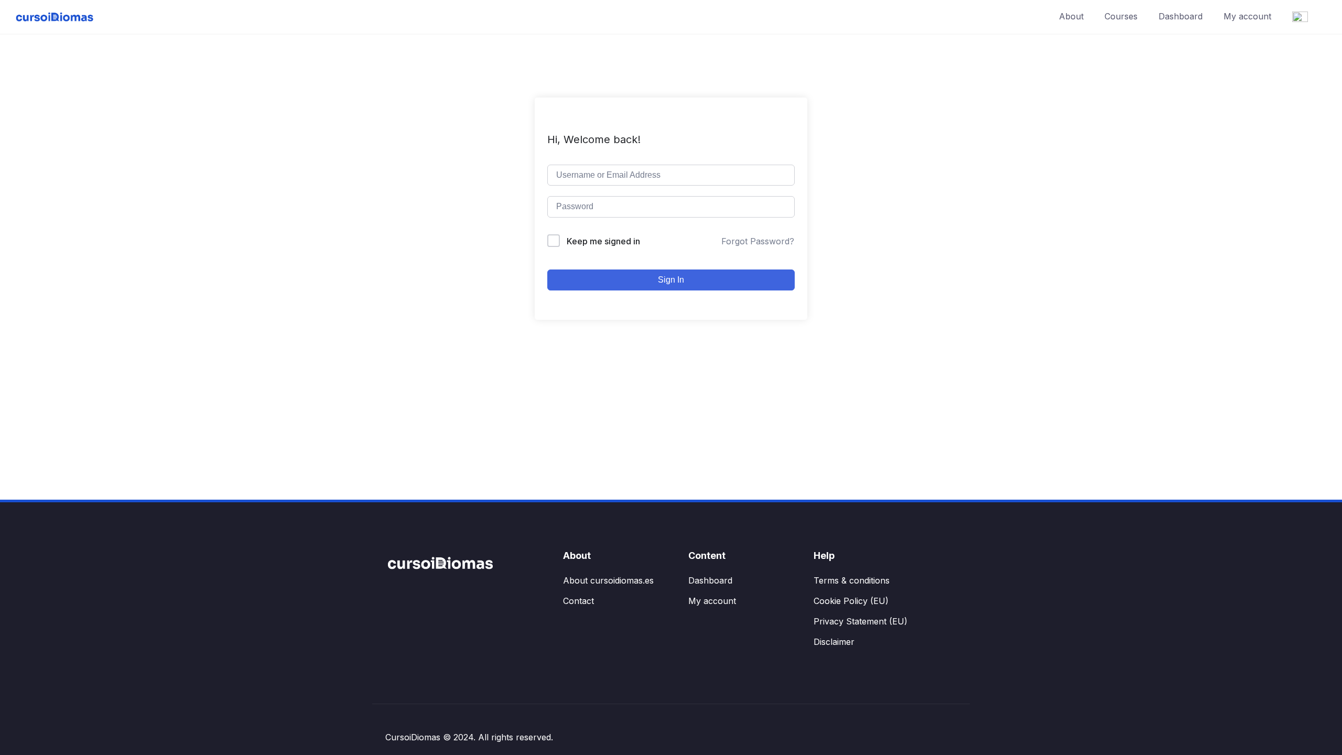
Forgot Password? (757, 241)
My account (1247, 16)
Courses (1121, 16)
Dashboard (1181, 16)
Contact (578, 601)
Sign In (671, 279)
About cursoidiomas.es (608, 580)
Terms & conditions (852, 580)
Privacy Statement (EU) (860, 621)
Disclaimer (834, 642)
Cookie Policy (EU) (851, 601)
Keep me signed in (603, 241)
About (1071, 16)
